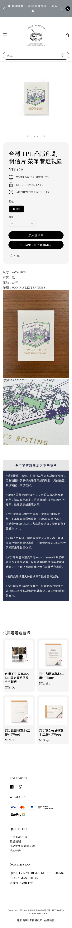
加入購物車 (36, 235)
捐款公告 (15, 850)
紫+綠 (16, 209)
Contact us (18, 837)
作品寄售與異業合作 (22, 846)
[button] (5, 35)
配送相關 (15, 841)
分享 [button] (17, 256)
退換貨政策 (36, 920)
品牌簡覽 (49, 920)
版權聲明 (22, 920)
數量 (11, 217)
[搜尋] (63, 55)
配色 (11, 201)
